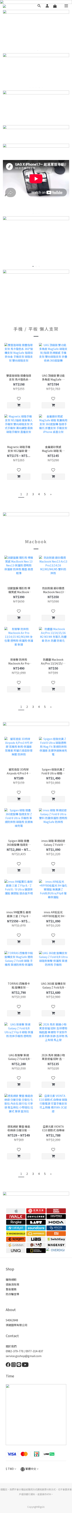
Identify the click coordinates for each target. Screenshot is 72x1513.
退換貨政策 (12, 1284)
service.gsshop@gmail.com (23, 1356)
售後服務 (11, 1289)
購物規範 (11, 1279)
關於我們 (11, 1346)
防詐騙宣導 (12, 1294)
